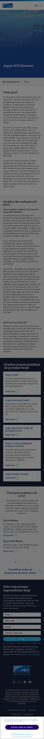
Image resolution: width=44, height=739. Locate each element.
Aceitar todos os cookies (22, 727)
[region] (22, 727)
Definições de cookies (22, 734)
